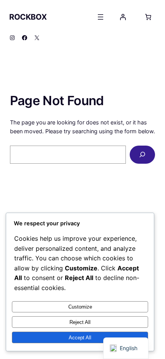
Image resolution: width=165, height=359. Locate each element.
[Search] (142, 155)
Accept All (80, 338)
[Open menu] (100, 17)
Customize (80, 307)
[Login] (122, 17)
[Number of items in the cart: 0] (148, 17)
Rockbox (27, 17)
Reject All (80, 322)
